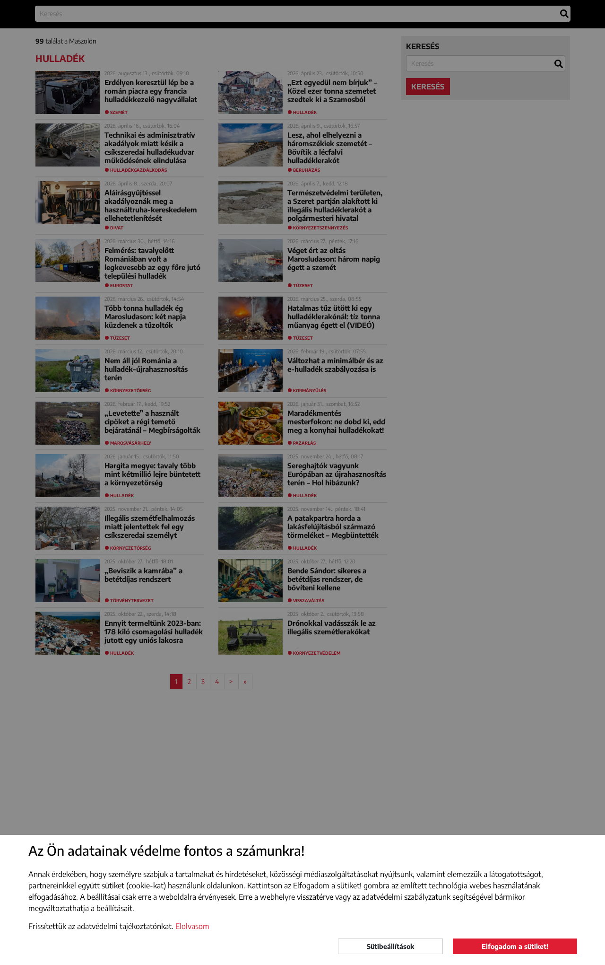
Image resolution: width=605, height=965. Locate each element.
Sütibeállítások (390, 946)
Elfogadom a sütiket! (515, 946)
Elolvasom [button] (192, 926)
